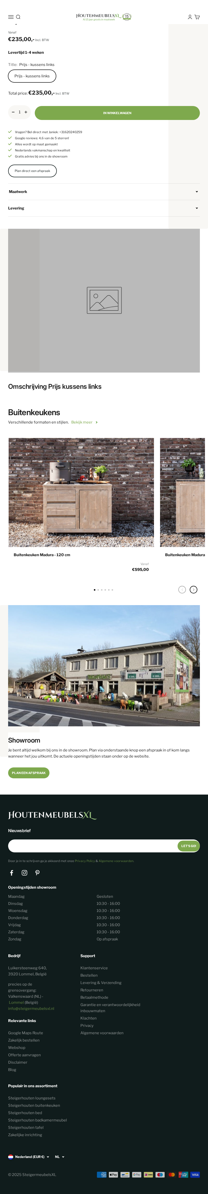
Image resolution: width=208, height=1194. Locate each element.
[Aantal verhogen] (26, 112)
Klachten (88, 1018)
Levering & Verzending (101, 982)
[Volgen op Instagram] (24, 872)
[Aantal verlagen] (13, 112)
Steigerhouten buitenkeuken (34, 1105)
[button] (193, 589)
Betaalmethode (94, 997)
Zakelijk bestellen (24, 1040)
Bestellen (89, 975)
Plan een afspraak (29, 773)
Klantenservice (94, 968)
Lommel (16, 1002)
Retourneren (91, 990)
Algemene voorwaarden (116, 861)
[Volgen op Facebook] (11, 872)
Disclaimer (17, 1062)
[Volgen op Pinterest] (37, 872)
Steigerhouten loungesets (32, 1098)
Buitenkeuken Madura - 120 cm (42, 555)
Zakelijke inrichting (25, 1135)
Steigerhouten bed (25, 1113)
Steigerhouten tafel (26, 1127)
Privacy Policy (85, 861)
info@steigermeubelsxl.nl (31, 1008)
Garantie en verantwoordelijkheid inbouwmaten (110, 1008)
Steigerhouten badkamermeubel (37, 1120)
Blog (12, 1069)
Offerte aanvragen (24, 1055)
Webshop (16, 1047)
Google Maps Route (25, 1033)
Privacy (87, 1025)
